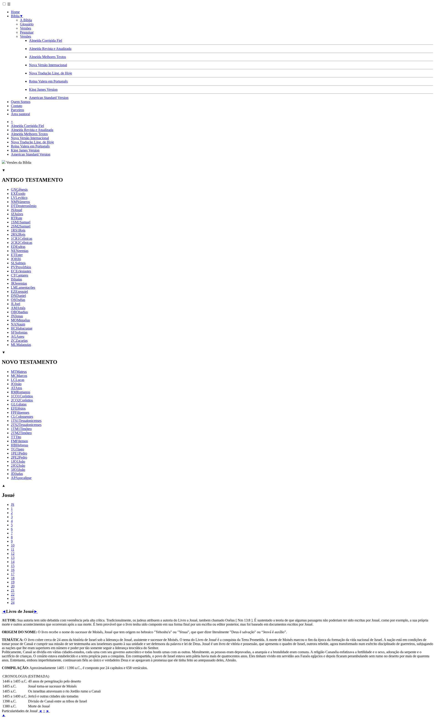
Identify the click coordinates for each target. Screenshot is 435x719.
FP (20, 412)
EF (18, 408)
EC (21, 271)
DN (18, 296)
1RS (18, 230)
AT (16, 388)
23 (12, 598)
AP (21, 478)
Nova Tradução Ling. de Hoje (50, 73)
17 (12, 574)
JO (16, 384)
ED (18, 247)
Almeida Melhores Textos (47, 57)
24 (12, 602)
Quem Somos (20, 102)
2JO (18, 465)
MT (19, 372)
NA (18, 324)
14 (12, 562)
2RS (18, 234)
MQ (20, 320)
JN (17, 316)
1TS (26, 421)
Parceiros (17, 110)
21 (12, 590)
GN (19, 189)
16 (12, 570)
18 (12, 578)
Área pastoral (20, 114)
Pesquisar (27, 32)
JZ (17, 214)
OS (18, 300)
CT (19, 275)
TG (17, 449)
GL (19, 404)
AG (17, 336)
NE (19, 251)
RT (16, 218)
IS (16, 279)
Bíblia (17, 16)
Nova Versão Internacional (48, 65)
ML (21, 345)
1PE (19, 453)
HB (19, 445)
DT (23, 206)
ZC (19, 340)
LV (19, 198)
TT (16, 437)
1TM (21, 429)
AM (18, 308)
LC (17, 380)
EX (18, 194)
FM (19, 441)
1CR (21, 238)
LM (23, 287)
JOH (16, 259)
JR (19, 283)
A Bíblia (26, 20)
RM (20, 392)
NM (20, 202)
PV (21, 267)
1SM (20, 222)
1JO (18, 461)
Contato (16, 106)
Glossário (27, 24)
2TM (21, 433)
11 (12, 549)
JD (17, 474)
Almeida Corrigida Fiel (45, 40)
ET (17, 255)
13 (12, 558)
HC (21, 328)
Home (15, 12)
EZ (19, 291)
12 (12, 553)
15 (12, 566)
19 (12, 582)
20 (12, 586)
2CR (21, 243)
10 (12, 545)
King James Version (43, 89)
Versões (25, 28)
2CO (22, 400)
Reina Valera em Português (48, 81)
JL (15, 304)
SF (19, 332)
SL (18, 263)
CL (22, 416)
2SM (20, 226)
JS (16, 210)
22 (12, 594)
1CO (22, 396)
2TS (26, 425)
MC (19, 376)
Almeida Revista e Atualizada (50, 49)
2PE (19, 457)
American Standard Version (48, 98)
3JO (18, 470)
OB (19, 312)
